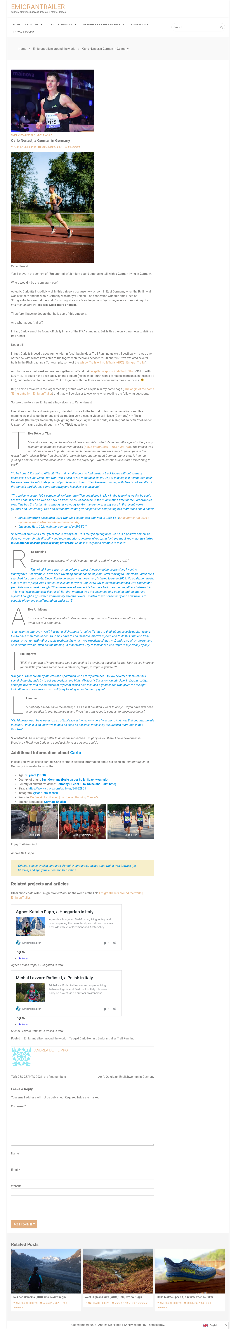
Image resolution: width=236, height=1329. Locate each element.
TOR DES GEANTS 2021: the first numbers (38, 1076)
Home (16, 24)
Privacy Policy (24, 31)
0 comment (74, 147)
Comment (18, 1106)
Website (16, 1186)
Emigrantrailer (107, 1038)
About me (31, 24)
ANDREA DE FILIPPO (25, 147)
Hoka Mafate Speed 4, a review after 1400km (185, 1297)
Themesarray (155, 1325)
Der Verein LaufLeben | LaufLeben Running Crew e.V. (64, 797)
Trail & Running (61, 24)
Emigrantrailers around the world (31, 135)
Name (16, 1153)
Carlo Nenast (88, 1038)
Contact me (139, 24)
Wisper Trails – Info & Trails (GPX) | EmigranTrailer (112, 362)
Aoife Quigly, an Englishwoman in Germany (126, 1076)
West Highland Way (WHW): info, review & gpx (113, 1297)
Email (15, 1169)
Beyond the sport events (101, 24)
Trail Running (125, 1038)
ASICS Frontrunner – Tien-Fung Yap (107, 447)
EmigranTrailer (38, 7)
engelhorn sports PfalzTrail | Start (113, 371)
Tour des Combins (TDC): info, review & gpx (39, 1297)
